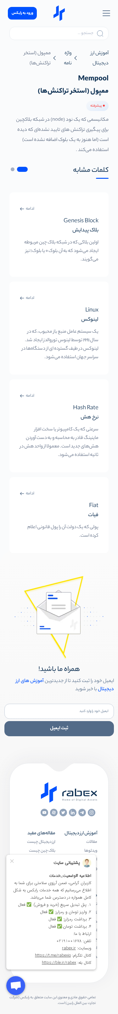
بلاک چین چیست (42, 851)
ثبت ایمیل (59, 728)
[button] (22, 169)
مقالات (91, 842)
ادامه (30, 209)
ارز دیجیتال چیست (41, 842)
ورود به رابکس (22, 13)
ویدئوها (90, 851)
